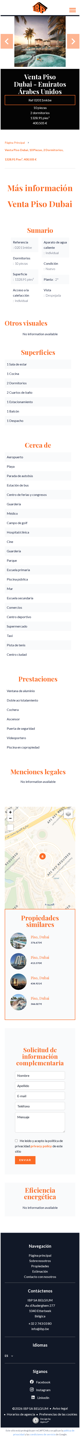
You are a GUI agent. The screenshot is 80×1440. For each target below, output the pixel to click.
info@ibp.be (40, 1329)
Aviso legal (60, 1408)
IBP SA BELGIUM (40, 1300)
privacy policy (41, 1146)
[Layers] (68, 813)
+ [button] (10, 812)
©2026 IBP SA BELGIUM (30, 1408)
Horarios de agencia (21, 1414)
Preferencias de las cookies (58, 1414)
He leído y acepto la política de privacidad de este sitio (39, 1146)
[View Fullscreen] (10, 827)
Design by (45, 1420)
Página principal (15, 142)
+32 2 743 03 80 (40, 1323)
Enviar (25, 1160)
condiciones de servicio (42, 1434)
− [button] (10, 818)
